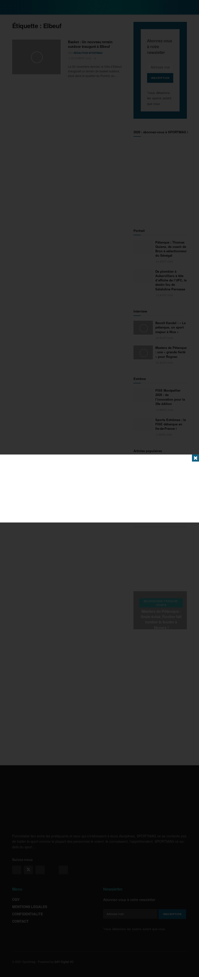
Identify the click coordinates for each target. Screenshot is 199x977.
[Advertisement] (99, 488)
